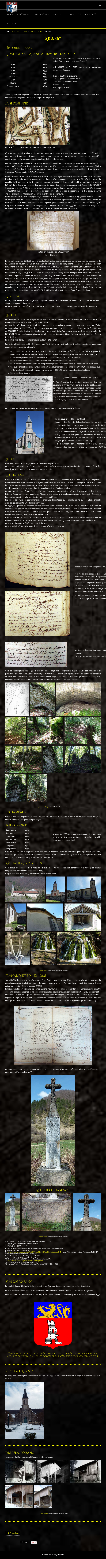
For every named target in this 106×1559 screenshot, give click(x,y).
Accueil (16, 31)
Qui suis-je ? (59, 14)
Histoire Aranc (18, 48)
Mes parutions (42, 14)
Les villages (36, 31)
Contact (11, 23)
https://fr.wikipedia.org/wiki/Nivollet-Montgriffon (25, 1260)
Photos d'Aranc (19, 1371)
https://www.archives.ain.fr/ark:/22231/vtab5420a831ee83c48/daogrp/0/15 (34, 1252)
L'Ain (9, 14)
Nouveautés (91, 14)
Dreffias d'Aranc (19, 1453)
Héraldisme (75, 14)
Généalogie (23, 14)
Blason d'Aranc (18, 1282)
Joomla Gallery (43, 807)
